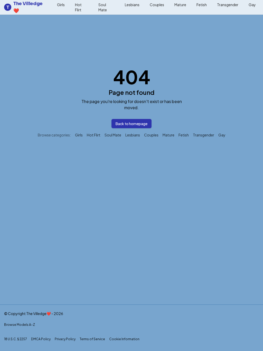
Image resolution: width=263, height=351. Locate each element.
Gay (252, 4)
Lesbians (132, 4)
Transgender (227, 4)
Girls (61, 4)
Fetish (201, 4)
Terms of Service (92, 339)
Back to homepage (131, 123)
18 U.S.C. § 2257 (15, 339)
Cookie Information (124, 339)
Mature (180, 4)
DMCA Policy (41, 339)
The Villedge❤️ (24, 7)
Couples (157, 4)
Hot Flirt (78, 7)
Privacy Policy (65, 339)
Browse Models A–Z (19, 325)
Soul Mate (102, 7)
